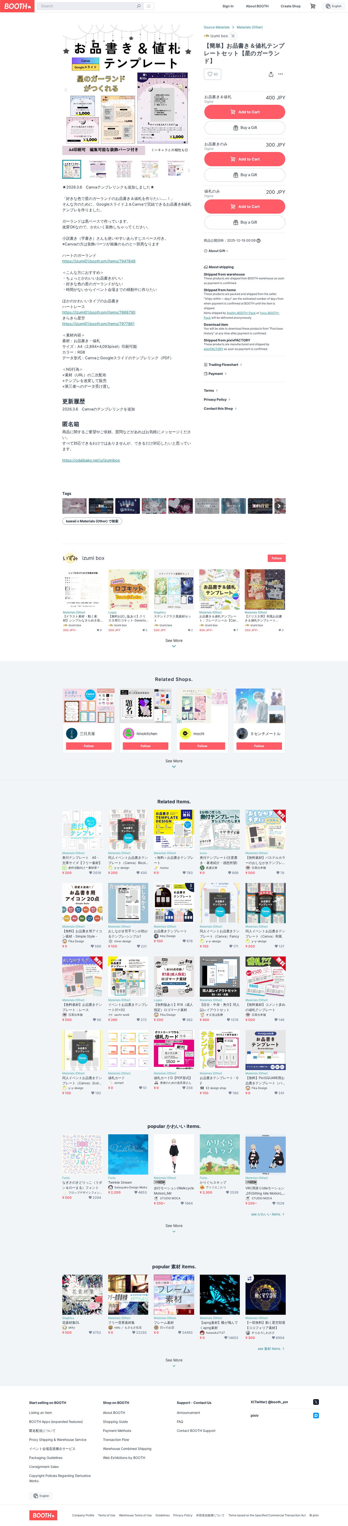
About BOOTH (257, 6)
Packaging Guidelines (45, 1458)
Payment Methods (117, 1431)
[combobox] (90, 6)
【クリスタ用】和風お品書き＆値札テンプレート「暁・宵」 (263, 618)
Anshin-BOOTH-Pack (241, 313)
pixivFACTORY (213, 349)
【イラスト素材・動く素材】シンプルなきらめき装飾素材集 (81, 618)
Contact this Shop (218, 408)
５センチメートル (265, 733)
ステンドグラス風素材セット (172, 618)
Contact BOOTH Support (196, 1431)
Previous (66, 90)
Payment (216, 374)
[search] (139, 6)
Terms (209, 390)
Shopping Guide (115, 1422)
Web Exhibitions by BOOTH (124, 1458)
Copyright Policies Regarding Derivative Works (60, 1478)
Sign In (228, 6)
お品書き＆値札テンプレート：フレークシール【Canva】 (218, 618)
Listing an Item (40, 1413)
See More (174, 761)
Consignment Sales (44, 1467)
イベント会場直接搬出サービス (52, 1449)
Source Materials (217, 27)
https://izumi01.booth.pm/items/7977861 (98, 323)
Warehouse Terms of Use (135, 1515)
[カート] (233, 36)
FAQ (180, 1422)
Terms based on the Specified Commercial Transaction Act (267, 1515)
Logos (112, 612)
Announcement (188, 1413)
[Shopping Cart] (313, 6)
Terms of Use (106, 1515)
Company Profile (83, 1515)
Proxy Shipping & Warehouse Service (57, 1440)
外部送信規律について (210, 1515)
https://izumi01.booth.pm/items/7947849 (98, 261)
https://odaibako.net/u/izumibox (91, 460)
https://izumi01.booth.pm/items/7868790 (98, 312)
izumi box (93, 558)
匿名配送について (42, 1431)
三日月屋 (87, 733)
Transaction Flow (116, 1440)
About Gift (217, 251)
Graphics (160, 612)
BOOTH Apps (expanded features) (56, 1422)
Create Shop (291, 6)
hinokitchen (147, 733)
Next (188, 90)
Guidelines (163, 1515)
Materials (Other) (250, 27)
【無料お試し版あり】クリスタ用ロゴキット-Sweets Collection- (127, 618)
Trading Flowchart (223, 365)
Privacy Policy (215, 399)
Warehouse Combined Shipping (127, 1449)
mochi (198, 733)
